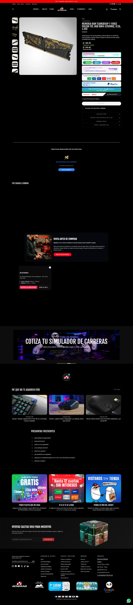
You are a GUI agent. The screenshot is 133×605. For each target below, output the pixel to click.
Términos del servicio (65, 561)
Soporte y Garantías (45, 571)
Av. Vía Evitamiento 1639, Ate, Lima (105, 575)
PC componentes (81, 9)
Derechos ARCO (64, 569)
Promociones (101, 121)
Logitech (14, 4)
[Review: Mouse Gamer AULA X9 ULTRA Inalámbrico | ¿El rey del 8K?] (103, 405)
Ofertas (72, 9)
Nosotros (83, 559)
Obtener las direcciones (28, 287)
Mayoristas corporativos (86, 569)
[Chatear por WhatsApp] (128, 600)
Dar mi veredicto (66, 169)
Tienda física (83, 564)
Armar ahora (60, 352)
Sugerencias (43, 576)
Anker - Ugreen (20, 4)
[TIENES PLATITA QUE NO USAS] (29, 488)
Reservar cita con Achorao (62, 254)
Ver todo (117, 389)
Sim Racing (27, 4)
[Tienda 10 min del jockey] (103, 488)
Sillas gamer (34, 4)
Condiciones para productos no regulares (68, 574)
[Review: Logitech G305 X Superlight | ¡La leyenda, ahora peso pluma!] (66, 405)
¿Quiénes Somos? (85, 561)
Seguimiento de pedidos (46, 566)
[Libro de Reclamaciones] (39, 585)
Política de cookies (65, 566)
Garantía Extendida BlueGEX (47, 574)
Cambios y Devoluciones (46, 569)
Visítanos (99, 561)
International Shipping (45, 561)
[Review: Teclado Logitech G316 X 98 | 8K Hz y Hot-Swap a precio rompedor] (29, 405)
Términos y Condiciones (66, 559)
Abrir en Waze (43, 287)
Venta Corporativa (101, 125)
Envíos (42, 559)
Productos (36, 9)
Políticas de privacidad (66, 564)
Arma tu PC (44, 9)
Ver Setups (73, 352)
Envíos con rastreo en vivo (101, 117)
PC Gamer (51, 9)
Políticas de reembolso (66, 571)
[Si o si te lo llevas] (66, 488)
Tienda (90, 9)
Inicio (83, 18)
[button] (101, 54)
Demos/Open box (65, 578)
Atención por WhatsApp (102, 559)
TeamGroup (86, 21)
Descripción (101, 114)
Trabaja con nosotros (85, 566)
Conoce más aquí (101, 55)
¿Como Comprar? (45, 564)
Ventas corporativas (85, 571)
